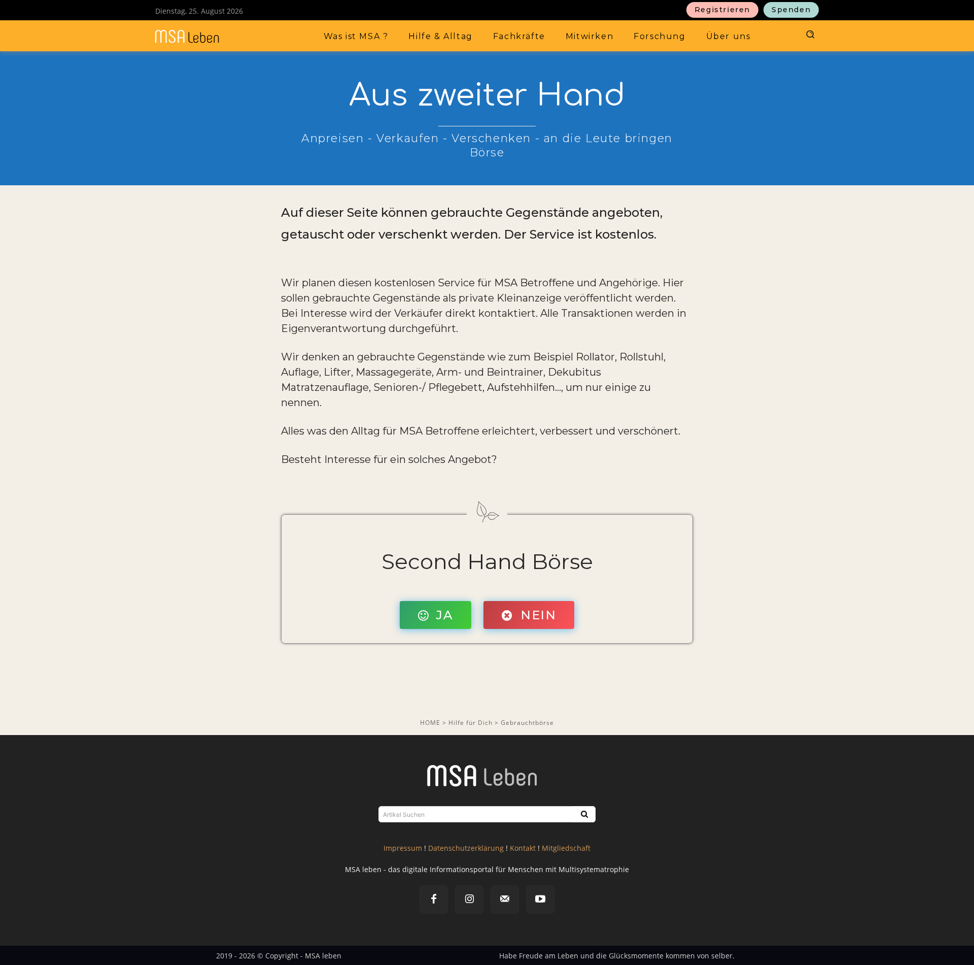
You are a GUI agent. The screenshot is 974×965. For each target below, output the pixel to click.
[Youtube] (540, 899)
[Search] (583, 814)
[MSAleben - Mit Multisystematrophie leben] (214, 36)
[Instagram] (469, 899)
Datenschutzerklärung (466, 848)
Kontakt (523, 848)
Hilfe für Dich (471, 722)
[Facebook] (434, 899)
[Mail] (505, 899)
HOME (430, 722)
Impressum (403, 848)
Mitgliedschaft (566, 848)
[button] (809, 34)
